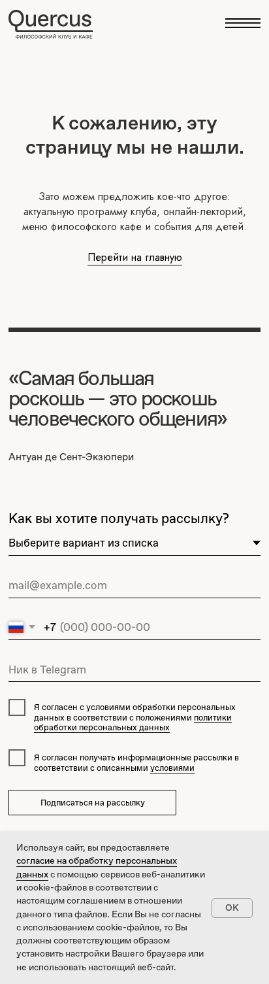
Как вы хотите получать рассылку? (118, 518)
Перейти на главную (134, 257)
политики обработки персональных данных (133, 722)
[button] (243, 23)
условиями (172, 768)
